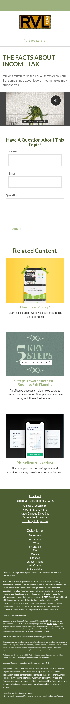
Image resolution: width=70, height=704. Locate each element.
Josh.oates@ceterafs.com (51, 695)
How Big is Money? (35, 307)
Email (12, 173)
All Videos (35, 565)
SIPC (55, 623)
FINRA (49, 623)
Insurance (35, 546)
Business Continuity (10, 662)
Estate (35, 543)
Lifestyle (35, 558)
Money (35, 554)
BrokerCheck (9, 575)
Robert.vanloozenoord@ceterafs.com (20, 695)
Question (12, 195)
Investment (35, 539)
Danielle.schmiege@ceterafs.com (18, 692)
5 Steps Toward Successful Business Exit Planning (35, 383)
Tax (35, 550)
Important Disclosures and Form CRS (34, 662)
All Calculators (35, 569)
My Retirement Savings (35, 462)
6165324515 (37, 40)
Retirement (35, 535)
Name (12, 151)
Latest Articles (35, 561)
